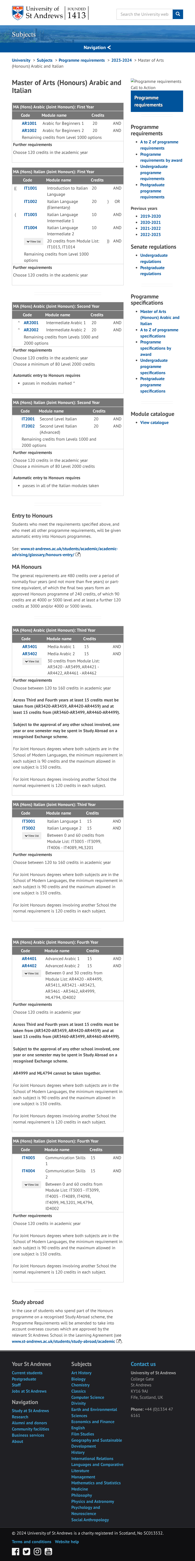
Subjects (24, 34)
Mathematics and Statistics (96, 1482)
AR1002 (29, 130)
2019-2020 (150, 216)
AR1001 (29, 123)
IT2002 (28, 426)
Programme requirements (82, 60)
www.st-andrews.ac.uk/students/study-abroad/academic (63, 1341)
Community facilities (30, 1429)
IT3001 (28, 821)
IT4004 (28, 1170)
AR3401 (29, 646)
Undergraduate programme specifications (154, 366)
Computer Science (87, 1397)
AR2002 (31, 329)
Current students (27, 1372)
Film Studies (82, 1434)
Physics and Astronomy (92, 1501)
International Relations (92, 1458)
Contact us (143, 1364)
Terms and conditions (31, 1541)
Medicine (79, 1489)
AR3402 (29, 653)
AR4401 (29, 958)
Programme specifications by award (155, 348)
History (78, 1452)
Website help (67, 1541)
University (21, 60)
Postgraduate (24, 1379)
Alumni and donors (29, 1422)
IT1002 (30, 201)
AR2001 (31, 322)
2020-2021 (150, 222)
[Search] (178, 14)
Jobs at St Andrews (29, 1391)
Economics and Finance (92, 1421)
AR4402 (29, 965)
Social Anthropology (90, 1519)
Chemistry (80, 1385)
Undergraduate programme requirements (154, 172)
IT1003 (30, 214)
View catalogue (154, 422)
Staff (16, 1385)
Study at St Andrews (30, 1410)
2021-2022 (150, 228)
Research (20, 1417)
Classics (78, 1391)
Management (83, 1477)
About (17, 1441)
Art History (81, 1372)
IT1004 (30, 227)
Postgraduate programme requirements (152, 191)
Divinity (78, 1403)
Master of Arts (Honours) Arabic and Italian (160, 317)
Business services (28, 1435)
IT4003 (28, 1157)
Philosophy (81, 1495)
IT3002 (28, 828)
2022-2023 (150, 234)
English (78, 1427)
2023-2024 (121, 60)
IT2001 (28, 419)
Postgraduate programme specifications (153, 384)
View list (35, 241)
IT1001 (30, 188)
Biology (78, 1379)
